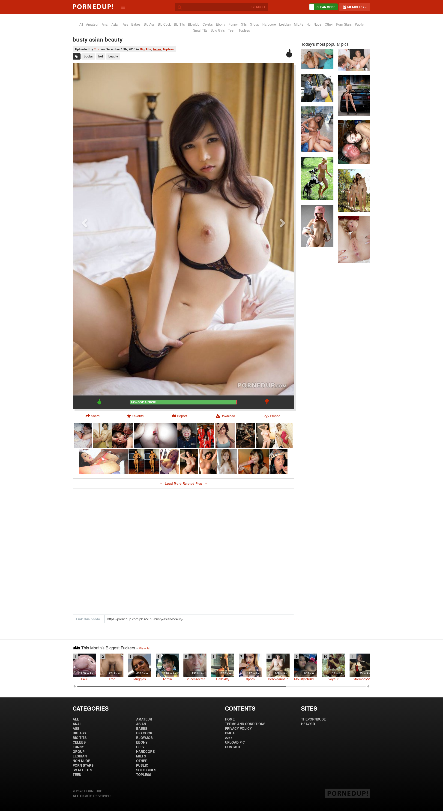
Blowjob (193, 24)
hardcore (269, 24)
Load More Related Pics (184, 483)
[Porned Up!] (93, 6)
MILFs (298, 24)
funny (233, 24)
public (359, 24)
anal (105, 24)
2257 (228, 737)
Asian (157, 49)
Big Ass (149, 24)
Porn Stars (344, 24)
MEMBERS (355, 7)
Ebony (220, 24)
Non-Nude (313, 24)
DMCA (230, 733)
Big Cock (164, 24)
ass (125, 24)
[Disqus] (183, 549)
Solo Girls (218, 30)
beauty (113, 56)
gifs (244, 24)
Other (329, 24)
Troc (97, 49)
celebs (208, 24)
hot (100, 56)
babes (136, 24)
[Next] (282, 236)
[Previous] (84, 236)
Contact (233, 747)
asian (115, 24)
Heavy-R (308, 723)
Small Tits (200, 30)
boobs (88, 56)
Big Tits (179, 24)
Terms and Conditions (245, 723)
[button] (179, 415)
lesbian (285, 24)
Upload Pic (235, 742)
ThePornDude (313, 719)
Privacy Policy (238, 728)
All (81, 24)
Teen (231, 30)
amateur (92, 24)
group (254, 24)
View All (144, 648)
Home (230, 719)
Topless (244, 30)
